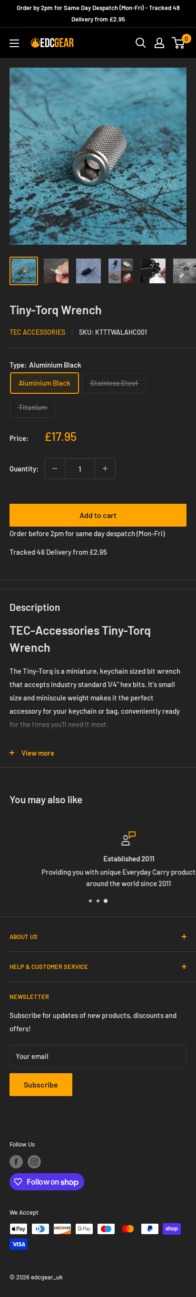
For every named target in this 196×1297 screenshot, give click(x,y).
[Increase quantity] (105, 469)
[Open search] (141, 43)
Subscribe (41, 1084)
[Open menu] (14, 43)
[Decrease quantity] (55, 469)
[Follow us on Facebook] (16, 1161)
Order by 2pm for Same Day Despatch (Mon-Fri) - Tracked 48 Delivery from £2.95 (98, 13)
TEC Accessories (37, 332)
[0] (179, 43)
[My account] (159, 43)
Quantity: (24, 468)
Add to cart (98, 514)
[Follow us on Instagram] (34, 1161)
